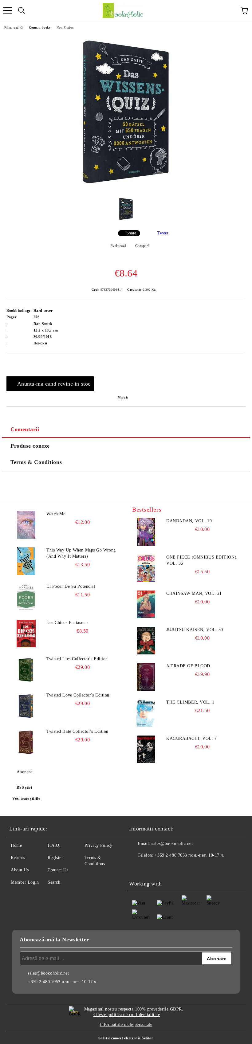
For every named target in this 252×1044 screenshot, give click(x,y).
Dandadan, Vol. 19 (189, 521)
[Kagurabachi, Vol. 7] (146, 749)
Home (16, 845)
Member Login (25, 882)
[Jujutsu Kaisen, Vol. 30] (146, 640)
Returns (18, 857)
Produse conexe (30, 446)
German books (40, 27)
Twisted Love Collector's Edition (77, 695)
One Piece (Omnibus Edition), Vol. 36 (202, 560)
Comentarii (24, 429)
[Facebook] (137, 868)
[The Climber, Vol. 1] (146, 713)
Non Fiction (65, 27)
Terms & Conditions (36, 462)
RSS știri (24, 787)
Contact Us (58, 870)
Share (131, 233)
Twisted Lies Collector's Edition (77, 659)
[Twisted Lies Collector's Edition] (26, 670)
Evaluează (118, 246)
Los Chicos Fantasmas (67, 622)
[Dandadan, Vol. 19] (146, 532)
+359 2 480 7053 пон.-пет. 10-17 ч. (189, 855)
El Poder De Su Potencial (70, 586)
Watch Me (55, 514)
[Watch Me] (26, 525)
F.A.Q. (54, 845)
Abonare (24, 772)
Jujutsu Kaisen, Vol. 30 (194, 629)
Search (54, 882)
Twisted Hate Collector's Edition (77, 731)
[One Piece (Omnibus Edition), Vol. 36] (146, 568)
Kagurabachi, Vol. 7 (191, 738)
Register (55, 857)
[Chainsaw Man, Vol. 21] (146, 604)
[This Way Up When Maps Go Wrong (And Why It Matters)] (26, 561)
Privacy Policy (98, 845)
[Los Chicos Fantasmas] (26, 633)
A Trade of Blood (188, 666)
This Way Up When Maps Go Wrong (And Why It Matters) (81, 553)
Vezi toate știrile (26, 798)
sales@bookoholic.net (172, 843)
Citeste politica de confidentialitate (126, 1014)
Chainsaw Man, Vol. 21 (194, 593)
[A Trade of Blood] (146, 677)
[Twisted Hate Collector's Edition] (26, 742)
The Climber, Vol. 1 (190, 702)
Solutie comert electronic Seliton (126, 1038)
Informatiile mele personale (126, 1024)
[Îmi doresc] (241, 363)
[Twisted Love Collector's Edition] (26, 706)
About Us (20, 870)
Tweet (163, 233)
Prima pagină (13, 27)
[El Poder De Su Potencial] (26, 597)
